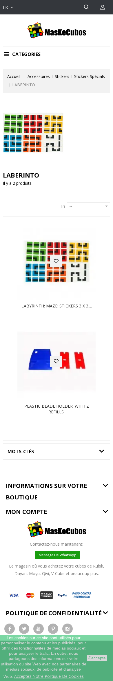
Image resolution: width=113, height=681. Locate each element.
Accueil (13, 76)
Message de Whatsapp (57, 555)
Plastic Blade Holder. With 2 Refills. (56, 409)
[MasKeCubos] (57, 30)
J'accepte (97, 658)
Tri (62, 206)
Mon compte (26, 512)
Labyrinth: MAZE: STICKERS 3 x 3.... (56, 306)
